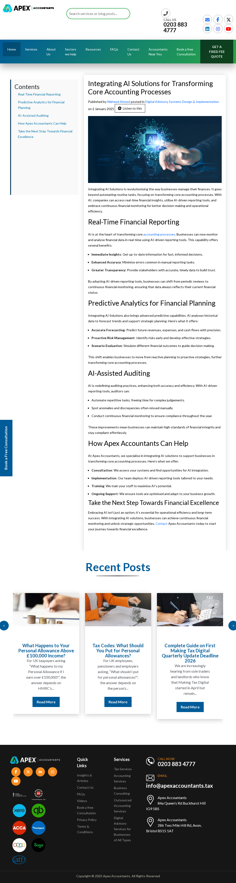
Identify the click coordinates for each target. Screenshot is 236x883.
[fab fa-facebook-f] (218, 19)
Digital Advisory (156, 102)
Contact (162, 523)
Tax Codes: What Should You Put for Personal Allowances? (118, 650)
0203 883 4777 (175, 27)
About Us (51, 51)
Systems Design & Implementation (194, 102)
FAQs (114, 49)
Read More (46, 702)
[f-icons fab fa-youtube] (16, 781)
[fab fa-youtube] (228, 28)
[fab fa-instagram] (218, 28)
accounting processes (159, 234)
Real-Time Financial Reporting (39, 94)
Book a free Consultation (186, 51)
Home (11, 49)
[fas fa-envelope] (207, 19)
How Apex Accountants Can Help (42, 123)
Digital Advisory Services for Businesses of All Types (122, 829)
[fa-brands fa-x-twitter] (228, 19)
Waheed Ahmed (119, 102)
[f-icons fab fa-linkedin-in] (40, 771)
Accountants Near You (158, 51)
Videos (82, 801)
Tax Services (123, 769)
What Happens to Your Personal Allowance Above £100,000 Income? (46, 650)
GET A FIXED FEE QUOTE (217, 51)
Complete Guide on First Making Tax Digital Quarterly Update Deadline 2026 (190, 653)
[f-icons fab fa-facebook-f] (16, 771)
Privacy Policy (87, 820)
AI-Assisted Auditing (33, 115)
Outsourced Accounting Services (123, 805)
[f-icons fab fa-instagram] (52, 771)
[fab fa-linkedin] (207, 28)
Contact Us (133, 51)
